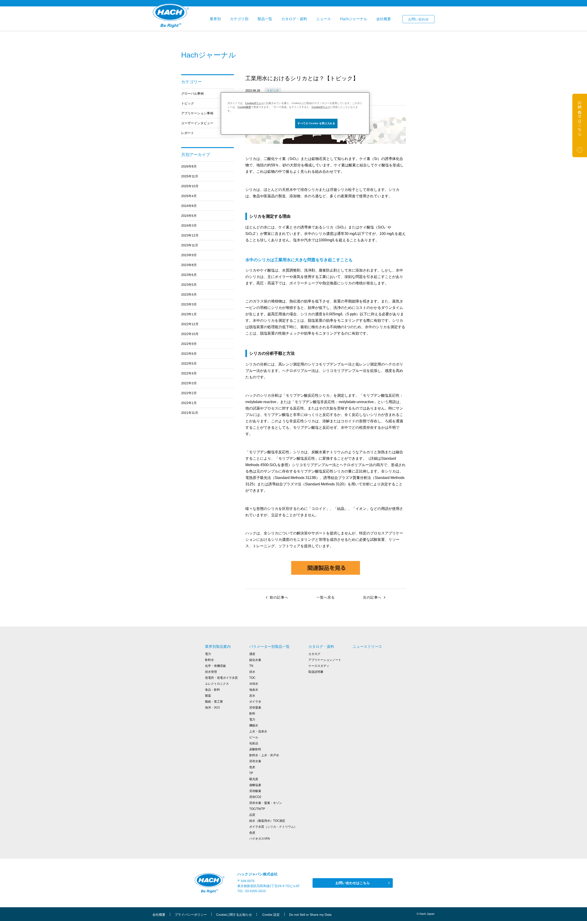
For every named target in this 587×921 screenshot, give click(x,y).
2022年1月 (189, 403)
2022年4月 (189, 373)
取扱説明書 (315, 672)
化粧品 (253, 743)
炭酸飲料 (255, 749)
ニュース (323, 19)
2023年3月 (189, 304)
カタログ (314, 654)
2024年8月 (189, 206)
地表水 (253, 689)
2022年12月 (190, 324)
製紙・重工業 (214, 701)
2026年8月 (189, 166)
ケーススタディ (318, 666)
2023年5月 (189, 284)
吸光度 (253, 779)
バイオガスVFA (259, 838)
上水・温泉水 (258, 731)
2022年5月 (189, 363)
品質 (252, 815)
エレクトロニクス (217, 683)
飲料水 (209, 660)
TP (251, 773)
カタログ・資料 (294, 19)
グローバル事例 (192, 93)
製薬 (208, 695)
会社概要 (383, 19)
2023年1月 (189, 314)
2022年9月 (189, 344)
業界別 (215, 19)
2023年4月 (189, 294)
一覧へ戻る (325, 597)
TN (251, 666)
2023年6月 (189, 275)
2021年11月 (189, 413)
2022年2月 (189, 393)
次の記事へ (372, 597)
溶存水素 (255, 761)
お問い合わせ (418, 19)
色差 (252, 767)
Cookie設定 (244, 107)
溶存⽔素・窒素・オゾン (265, 803)
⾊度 (252, 832)
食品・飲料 (212, 689)
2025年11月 (189, 176)
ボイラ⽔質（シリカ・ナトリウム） (273, 826)
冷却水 (253, 683)
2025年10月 (190, 186)
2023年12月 (190, 235)
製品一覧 (265, 19)
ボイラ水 (255, 701)
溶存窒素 (255, 707)
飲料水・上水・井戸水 (264, 755)
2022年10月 (190, 334)
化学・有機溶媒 (215, 666)
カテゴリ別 (239, 19)
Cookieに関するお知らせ (234, 914)
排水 (252, 672)
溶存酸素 (255, 791)
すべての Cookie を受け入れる (316, 123)
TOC (252, 677)
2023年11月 (189, 245)
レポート (187, 133)
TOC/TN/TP (257, 809)
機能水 (253, 725)
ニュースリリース (367, 647)
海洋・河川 (212, 707)
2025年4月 (189, 196)
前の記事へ (279, 597)
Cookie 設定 (271, 914)
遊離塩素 (255, 785)
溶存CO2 (255, 797)
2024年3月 (189, 225)
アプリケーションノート (324, 660)
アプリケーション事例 (197, 113)
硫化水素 (255, 660)
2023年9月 (189, 255)
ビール (253, 737)
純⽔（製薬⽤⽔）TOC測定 (267, 820)
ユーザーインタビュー (197, 123)
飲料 (252, 713)
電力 (208, 654)
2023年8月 (189, 265)
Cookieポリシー (254, 103)
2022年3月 (189, 383)
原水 (252, 695)
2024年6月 (189, 215)
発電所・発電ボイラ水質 (221, 677)
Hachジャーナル (353, 19)
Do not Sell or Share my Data (310, 914)
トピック (187, 103)
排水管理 (211, 672)
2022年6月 (189, 353)
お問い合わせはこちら (352, 883)
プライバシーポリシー (191, 914)
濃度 (252, 654)
